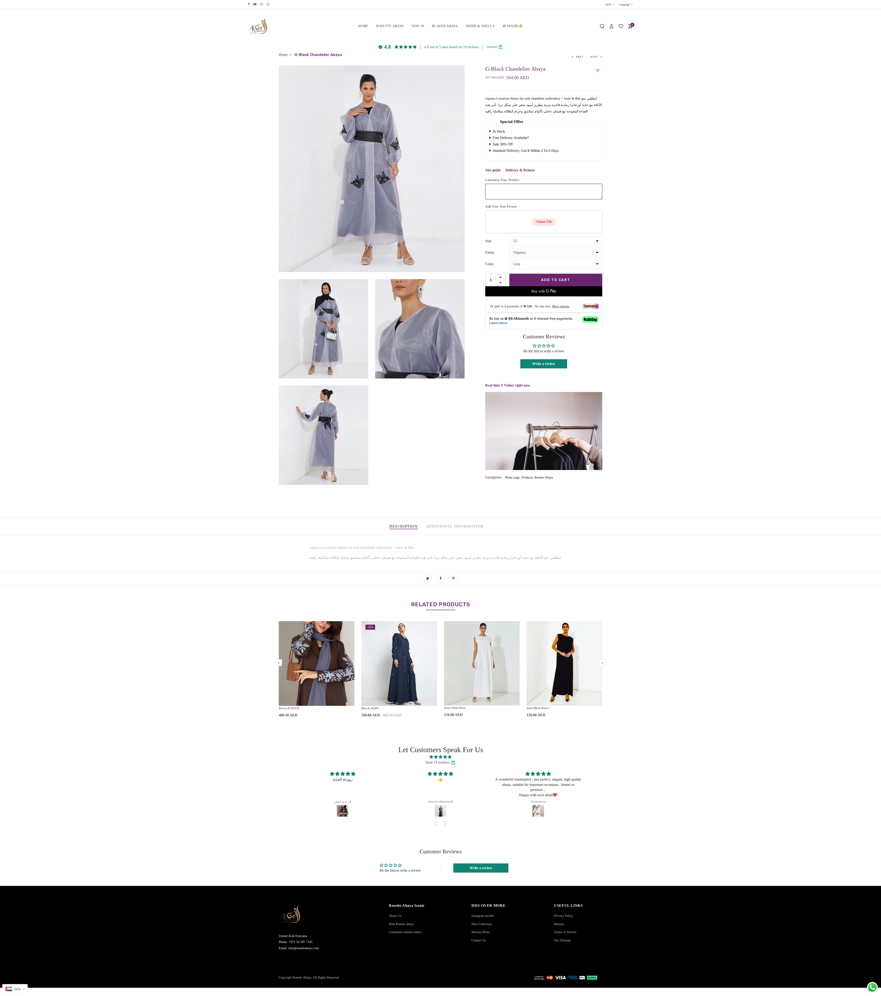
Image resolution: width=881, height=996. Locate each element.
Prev (580, 57)
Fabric (489, 252)
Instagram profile (482, 916)
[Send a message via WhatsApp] (872, 987)
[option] (316, 673)
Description (403, 526)
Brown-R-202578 (289, 708)
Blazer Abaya (445, 26)
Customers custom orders (405, 932)
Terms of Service (565, 932)
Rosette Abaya (390, 26)
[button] (437, 823)
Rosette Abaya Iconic (407, 905)
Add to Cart (555, 280)
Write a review (543, 364)
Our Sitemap (562, 940)
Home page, (513, 477)
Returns (559, 924)
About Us (395, 916)
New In (418, 26)
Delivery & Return (520, 170)
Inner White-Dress (455, 707)
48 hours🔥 (513, 26)
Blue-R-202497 (370, 708)
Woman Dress (480, 932)
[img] (440, 757)
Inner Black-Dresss (538, 708)
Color (489, 264)
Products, (528, 477)
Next (594, 57)
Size (488, 241)
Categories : (494, 477)
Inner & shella (480, 26)
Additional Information (455, 526)
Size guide (493, 170)
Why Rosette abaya (401, 924)
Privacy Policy (563, 916)
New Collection (481, 924)
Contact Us (478, 940)
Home (363, 26)
